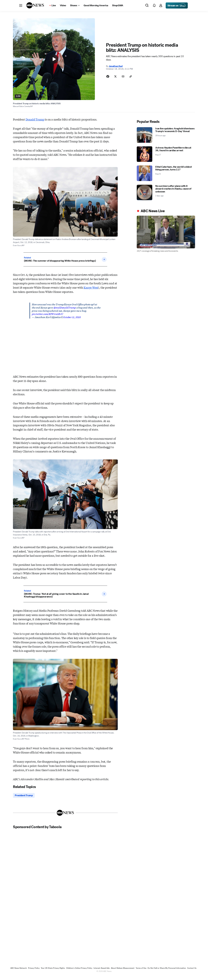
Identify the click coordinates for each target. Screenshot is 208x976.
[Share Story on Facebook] (108, 76)
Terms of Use (141, 968)
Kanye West (91, 287)
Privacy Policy (34, 968)
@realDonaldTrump (64, 307)
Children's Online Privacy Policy (79, 968)
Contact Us (191, 968)
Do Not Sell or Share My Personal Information (167, 968)
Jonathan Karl (116, 66)
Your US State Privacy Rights (53, 968)
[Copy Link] (131, 76)
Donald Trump (35, 119)
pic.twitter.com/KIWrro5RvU (47, 314)
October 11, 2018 (72, 317)
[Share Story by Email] (123, 76)
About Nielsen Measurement (122, 968)
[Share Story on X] (115, 76)
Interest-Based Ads (101, 968)
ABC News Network (18, 968)
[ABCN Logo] (35, 5)
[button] (21, 5)
